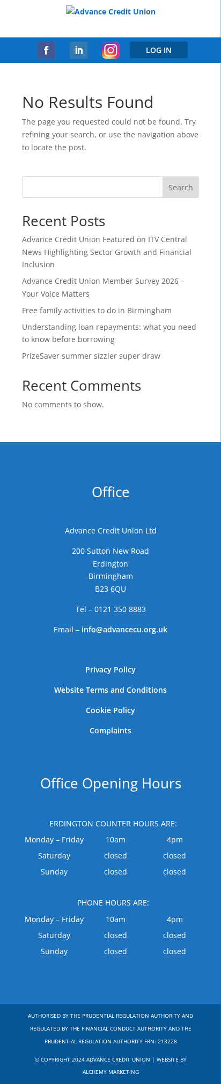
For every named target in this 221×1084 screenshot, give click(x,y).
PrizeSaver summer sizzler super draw (91, 356)
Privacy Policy (110, 669)
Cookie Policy (110, 710)
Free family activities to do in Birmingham (97, 310)
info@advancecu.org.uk (124, 629)
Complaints (110, 730)
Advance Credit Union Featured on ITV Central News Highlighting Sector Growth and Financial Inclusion (106, 252)
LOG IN (159, 50)
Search (180, 187)
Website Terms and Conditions (110, 690)
